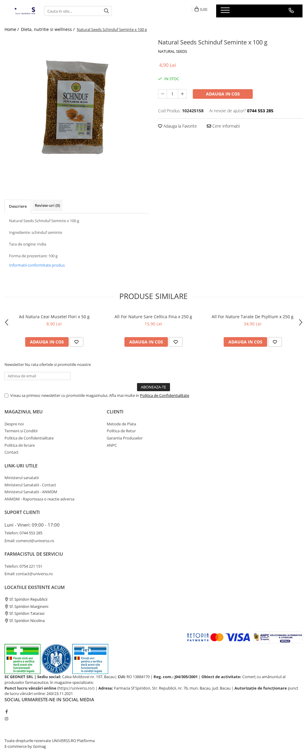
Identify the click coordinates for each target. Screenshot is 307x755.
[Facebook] (6, 711)
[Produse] (226, 12)
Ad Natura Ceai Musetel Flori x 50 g (54, 316)
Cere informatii (225, 126)
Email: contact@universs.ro (28, 573)
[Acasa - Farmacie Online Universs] (19, 11)
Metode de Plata (121, 424)
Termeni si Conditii (20, 430)
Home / (12, 29)
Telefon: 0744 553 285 (23, 533)
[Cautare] (106, 11)
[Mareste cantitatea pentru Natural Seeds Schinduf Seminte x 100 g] (182, 94)
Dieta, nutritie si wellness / (48, 29)
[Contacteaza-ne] (291, 11)
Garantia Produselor (125, 438)
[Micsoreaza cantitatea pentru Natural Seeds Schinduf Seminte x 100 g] (162, 94)
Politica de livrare (19, 445)
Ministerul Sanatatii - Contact (30, 485)
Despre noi (14, 424)
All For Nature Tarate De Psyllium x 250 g (253, 316)
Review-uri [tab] (47, 205)
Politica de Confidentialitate (164, 395)
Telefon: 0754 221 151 (23, 566)
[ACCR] (22, 658)
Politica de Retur (121, 430)
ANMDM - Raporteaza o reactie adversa (39, 499)
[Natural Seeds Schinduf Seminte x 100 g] (76, 109)
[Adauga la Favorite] (76, 342)
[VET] (90, 658)
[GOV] (56, 658)
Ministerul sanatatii (21, 477)
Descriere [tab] (18, 206)
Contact (11, 452)
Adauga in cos (223, 94)
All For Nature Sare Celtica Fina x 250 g (153, 316)
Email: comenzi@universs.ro (29, 540)
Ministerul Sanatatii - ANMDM (30, 491)
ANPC (112, 445)
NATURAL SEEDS (172, 51)
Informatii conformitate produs (37, 265)
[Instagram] (6, 718)
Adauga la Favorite (179, 126)
